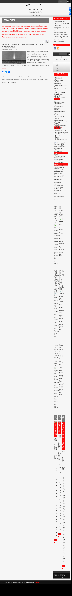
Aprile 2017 (57, 171)
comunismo (14, 28)
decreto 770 (22, 28)
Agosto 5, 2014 (13, 49)
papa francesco (30, 31)
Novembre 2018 (58, 167)
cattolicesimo (36, 26)
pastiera (44, 31)
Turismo (4, 82)
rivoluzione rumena (13, 34)
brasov (22, 26)
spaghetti (37, 34)
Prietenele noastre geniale (60, 30)
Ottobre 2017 (58, 169)
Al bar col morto (57, 25)
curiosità (41, 79)
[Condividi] (69, 14)
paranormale (23, 79)
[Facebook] (69, 8)
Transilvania (6, 37)
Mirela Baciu (5, 49)
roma (24, 34)
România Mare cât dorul (59, 21)
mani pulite (6, 31)
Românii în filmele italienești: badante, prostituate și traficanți (61, 117)
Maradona (11, 31)
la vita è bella (45, 28)
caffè (30, 26)
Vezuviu (16, 37)
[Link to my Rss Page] (58, 48)
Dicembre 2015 (58, 184)
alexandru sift (13, 76)
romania (28, 34)
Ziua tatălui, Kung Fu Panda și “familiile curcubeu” (64, 549)
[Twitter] (69, 11)
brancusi (18, 26)
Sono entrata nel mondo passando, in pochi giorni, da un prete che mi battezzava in (55, 447)
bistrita (11, 26)
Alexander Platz (4, 26)
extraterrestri (37, 76)
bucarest (26, 26)
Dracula (26, 28)
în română (38, 15)
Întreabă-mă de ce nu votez (61, 106)
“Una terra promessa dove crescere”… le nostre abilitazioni (61, 92)
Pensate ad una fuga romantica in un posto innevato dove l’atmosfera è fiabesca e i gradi (63, 460)
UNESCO (13, 37)
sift (27, 79)
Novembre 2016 (58, 177)
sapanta (34, 34)
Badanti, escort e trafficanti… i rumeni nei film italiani (61, 122)
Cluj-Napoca (7, 28)
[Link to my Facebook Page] (55, 48)
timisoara (42, 34)
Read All (56, 540)
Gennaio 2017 (58, 173)
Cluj (3, 28)
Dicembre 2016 (58, 175)
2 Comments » (12, 82)
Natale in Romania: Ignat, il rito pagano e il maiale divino (61, 97)
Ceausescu (43, 26)
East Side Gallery (31, 28)
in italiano (32, 15)
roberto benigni (20, 34)
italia (41, 28)
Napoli (16, 31)
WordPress (65, 577)
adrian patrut (7, 76)
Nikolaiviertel (21, 31)
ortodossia (25, 31)
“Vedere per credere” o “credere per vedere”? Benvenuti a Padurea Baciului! (23, 45)
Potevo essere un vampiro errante (61, 23)
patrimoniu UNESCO (5, 34)
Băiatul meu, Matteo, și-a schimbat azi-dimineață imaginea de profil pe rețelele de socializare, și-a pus (59, 446)
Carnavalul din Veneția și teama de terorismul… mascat (60, 148)
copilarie (18, 28)
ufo (10, 37)
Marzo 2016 (58, 181)
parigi (35, 31)
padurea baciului (9, 79)
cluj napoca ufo (24, 76)
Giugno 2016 (58, 179)
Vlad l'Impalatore (21, 37)
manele (3, 31)
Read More (4, 69)
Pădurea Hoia (17, 79)
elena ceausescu (37, 28)
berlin (8, 26)
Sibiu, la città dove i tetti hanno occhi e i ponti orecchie (60, 102)
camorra (32, 26)
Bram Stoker (15, 26)
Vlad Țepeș (26, 37)
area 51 (18, 76)
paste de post (40, 31)
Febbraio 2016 (58, 182)
